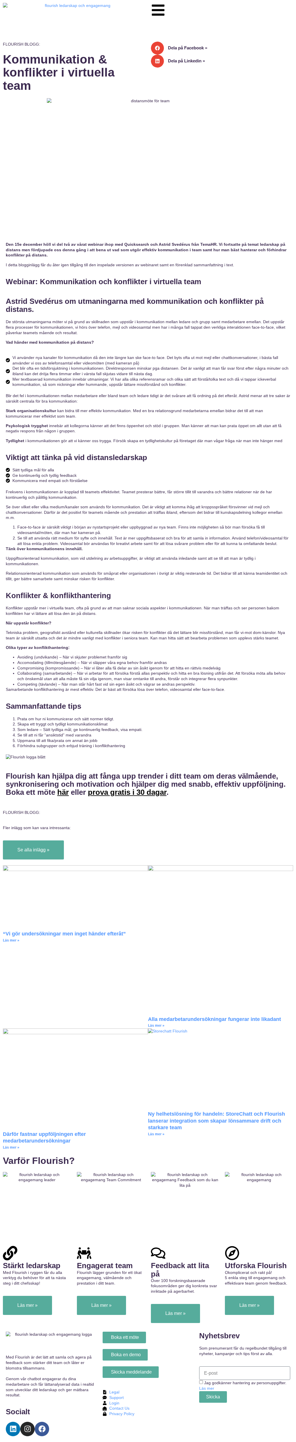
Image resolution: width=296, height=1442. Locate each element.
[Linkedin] (13, 1429)
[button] (222, 48)
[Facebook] (42, 1429)
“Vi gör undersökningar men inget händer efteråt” (64, 934)
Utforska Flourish (256, 1265)
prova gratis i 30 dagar (127, 792)
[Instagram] (27, 1429)
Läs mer (206, 1388)
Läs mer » (11, 940)
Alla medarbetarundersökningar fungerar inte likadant (215, 1019)
